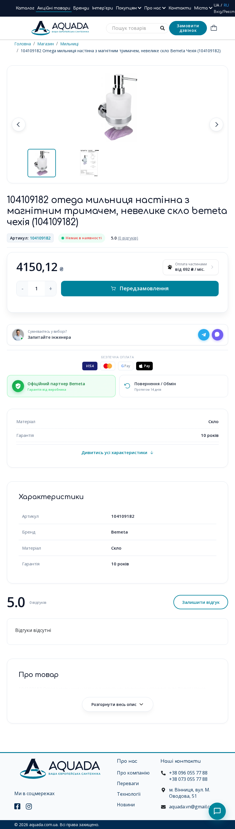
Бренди (81, 8)
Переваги (128, 783)
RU (226, 5)
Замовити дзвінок (188, 28)
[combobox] (137, 28)
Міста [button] (201, 8)
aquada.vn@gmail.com (192, 806)
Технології (128, 794)
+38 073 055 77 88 (188, 779)
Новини (126, 804)
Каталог (25, 8)
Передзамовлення (144, 288)
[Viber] (217, 334)
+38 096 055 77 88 (188, 773)
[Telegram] (203, 334)
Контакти (180, 8)
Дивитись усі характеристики (114, 452)
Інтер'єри (102, 8)
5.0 (124, 238)
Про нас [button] (153, 8)
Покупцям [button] (127, 8)
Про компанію (133, 773)
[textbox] (137, 28)
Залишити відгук (201, 602)
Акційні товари (53, 8)
